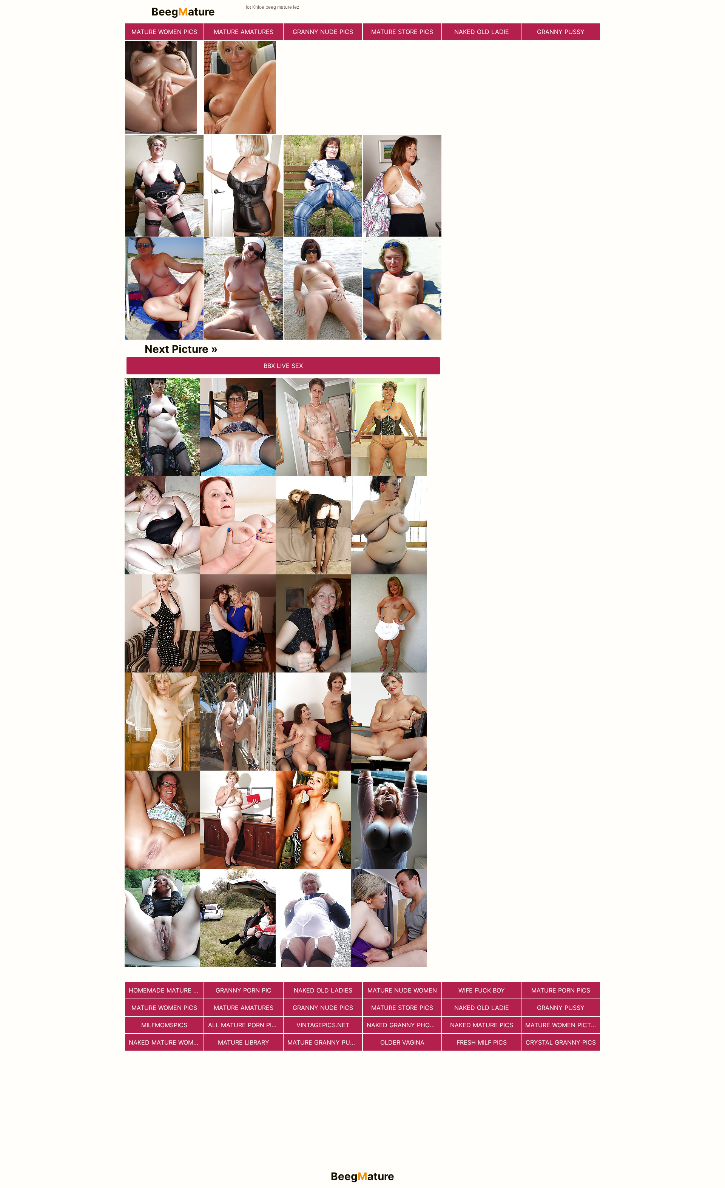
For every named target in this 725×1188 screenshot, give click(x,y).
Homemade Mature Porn (166, 990)
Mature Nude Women (402, 990)
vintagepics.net (322, 1025)
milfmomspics (164, 1025)
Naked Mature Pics (481, 1025)
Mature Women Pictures (562, 1025)
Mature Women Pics (164, 31)
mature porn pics (560, 990)
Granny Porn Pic (243, 990)
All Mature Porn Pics (244, 1025)
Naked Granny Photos (404, 1025)
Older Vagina (402, 1042)
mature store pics (402, 31)
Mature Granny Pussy (324, 1042)
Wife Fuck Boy (481, 990)
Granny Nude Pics (323, 31)
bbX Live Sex (283, 365)
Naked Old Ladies (323, 990)
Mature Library (243, 1042)
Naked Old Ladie (481, 31)
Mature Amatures (243, 31)
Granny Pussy (561, 31)
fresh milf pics (482, 1042)
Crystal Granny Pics (561, 1042)
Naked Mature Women (165, 1042)
